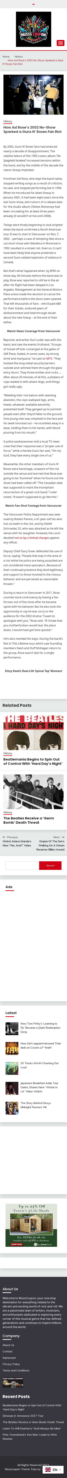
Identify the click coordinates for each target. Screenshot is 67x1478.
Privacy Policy (11, 1364)
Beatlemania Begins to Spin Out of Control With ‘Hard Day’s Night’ (33, 761)
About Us (8, 1345)
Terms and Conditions (16, 1370)
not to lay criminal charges (31, 538)
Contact (8, 1351)
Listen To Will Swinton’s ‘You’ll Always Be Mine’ (32, 1428)
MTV (49, 358)
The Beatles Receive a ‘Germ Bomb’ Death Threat (28, 820)
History (7, 121)
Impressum (9, 1357)
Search (50, 865)
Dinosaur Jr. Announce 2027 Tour (23, 1415)
